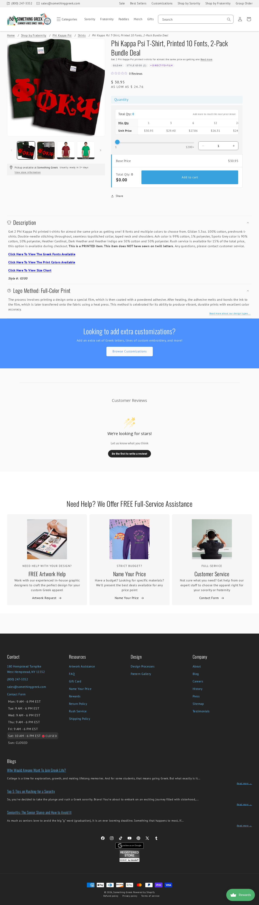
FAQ (72, 674)
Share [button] (119, 196)
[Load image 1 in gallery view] (26, 150)
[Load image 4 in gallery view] (86, 150)
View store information (28, 172)
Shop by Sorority (189, 3)
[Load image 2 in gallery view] (46, 150)
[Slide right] (100, 150)
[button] (66, 19)
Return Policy (78, 704)
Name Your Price (129, 574)
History (198, 689)
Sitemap (198, 704)
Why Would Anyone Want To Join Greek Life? (36, 770)
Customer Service (211, 574)
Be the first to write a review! (129, 453)
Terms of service (150, 895)
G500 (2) (140, 65)
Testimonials (201, 711)
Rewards (75, 696)
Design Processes (142, 666)
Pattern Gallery (141, 674)
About (197, 666)
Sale (122, 3)
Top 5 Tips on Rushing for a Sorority (31, 791)
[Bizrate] (253, 902)
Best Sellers (138, 3)
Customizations (162, 3)
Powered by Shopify (144, 892)
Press (196, 696)
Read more (206, 59)
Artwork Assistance (82, 666)
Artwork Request (44, 598)
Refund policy (110, 895)
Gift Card (75, 681)
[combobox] (195, 19)
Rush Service (78, 711)
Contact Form (209, 598)
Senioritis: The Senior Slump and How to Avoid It (39, 812)
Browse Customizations (130, 351)
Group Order (244, 3)
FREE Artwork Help (47, 574)
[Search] (228, 19)
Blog (196, 674)
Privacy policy (129, 895)
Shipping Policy (79, 719)
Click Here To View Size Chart (30, 270)
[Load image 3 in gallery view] (66, 150)
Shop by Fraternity (218, 3)
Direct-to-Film (162, 65)
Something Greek (122, 892)
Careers (198, 681)
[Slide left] (11, 150)
